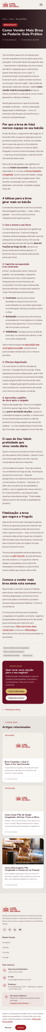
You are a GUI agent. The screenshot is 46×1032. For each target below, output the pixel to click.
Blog (12, 19)
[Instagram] (10, 929)
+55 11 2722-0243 (15, 972)
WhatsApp (30, 630)
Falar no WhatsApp (16, 691)
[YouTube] (20, 929)
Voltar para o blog (12, 709)
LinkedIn (5, 947)
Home (4, 19)
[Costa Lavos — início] (10, 4)
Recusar (8, 1027)
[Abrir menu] (41, 4)
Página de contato (16, 698)
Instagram (6, 942)
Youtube (5, 952)
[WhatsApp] (4, 929)
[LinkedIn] (15, 929)
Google (5, 957)
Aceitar (21, 1027)
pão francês (19, 556)
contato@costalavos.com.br (19, 979)
